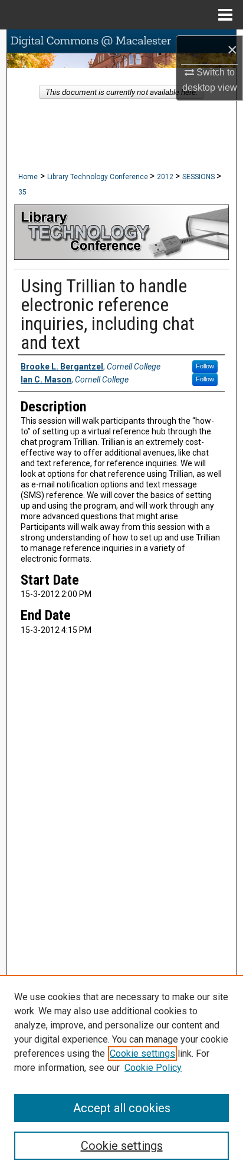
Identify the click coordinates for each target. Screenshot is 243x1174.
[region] (121, 1074)
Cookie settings (142, 1053)
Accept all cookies (121, 1108)
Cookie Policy (153, 1067)
